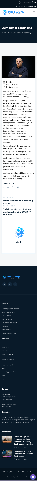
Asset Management (8, 312)
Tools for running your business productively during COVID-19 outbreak (17, 212)
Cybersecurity (6, 330)
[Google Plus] (13, 187)
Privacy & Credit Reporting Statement (14, 477)
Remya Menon (22, 447)
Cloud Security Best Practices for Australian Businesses (24, 453)
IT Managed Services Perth (10, 309)
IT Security (5, 326)
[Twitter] (8, 187)
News (10, 33)
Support (4, 368)
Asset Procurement (8, 354)
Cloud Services (6, 316)
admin (11, 82)
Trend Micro (5, 347)
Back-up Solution (7, 319)
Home (4, 33)
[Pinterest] (18, 187)
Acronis (4, 344)
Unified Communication (9, 323)
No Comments (12, 87)
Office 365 (5, 351)
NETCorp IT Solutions (28, 472)
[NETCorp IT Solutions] (13, 12)
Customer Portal (7, 365)
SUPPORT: (26, 6)
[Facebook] (3, 187)
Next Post (9, 206)
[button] (33, 477)
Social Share (8, 183)
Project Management (9, 333)
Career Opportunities (9, 372)
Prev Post (9, 197)
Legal (3, 379)
